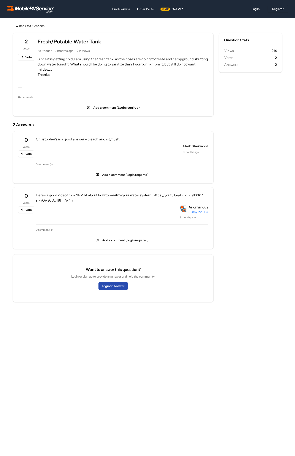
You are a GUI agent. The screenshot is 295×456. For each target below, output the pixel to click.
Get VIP (174, 9)
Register (278, 9)
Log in (256, 9)
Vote (28, 57)
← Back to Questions (29, 26)
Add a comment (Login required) (116, 108)
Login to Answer (113, 286)
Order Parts (145, 9)
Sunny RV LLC (198, 212)
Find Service (121, 9)
